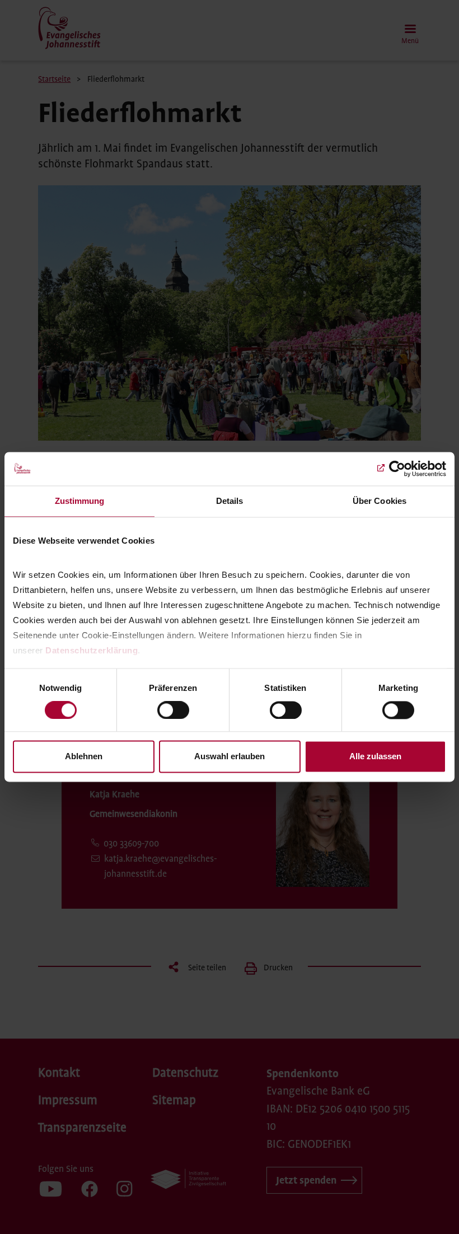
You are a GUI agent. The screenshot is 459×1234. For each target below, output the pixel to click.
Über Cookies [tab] (379, 501)
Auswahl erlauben (229, 756)
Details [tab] (229, 501)
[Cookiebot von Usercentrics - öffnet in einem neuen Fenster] (397, 468)
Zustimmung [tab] (80, 501)
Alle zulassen (375, 756)
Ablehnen (83, 756)
